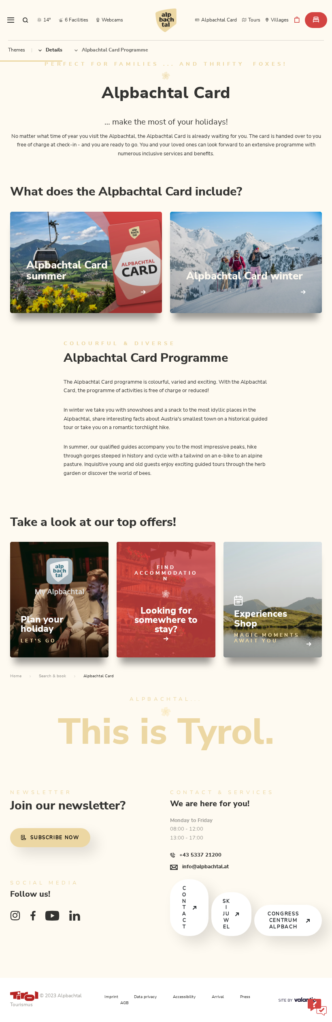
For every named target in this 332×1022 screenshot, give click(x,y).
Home (15, 676)
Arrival (218, 997)
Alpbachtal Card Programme (115, 50)
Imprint (111, 997)
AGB (124, 1003)
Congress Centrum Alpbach (283, 920)
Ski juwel (226, 914)
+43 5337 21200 (200, 855)
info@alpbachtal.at (205, 867)
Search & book (52, 676)
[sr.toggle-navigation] (11, 20)
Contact (184, 907)
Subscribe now (54, 837)
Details (54, 50)
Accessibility (184, 997)
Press (245, 997)
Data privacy (145, 997)
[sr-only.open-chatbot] (317, 1006)
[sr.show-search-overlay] (25, 20)
